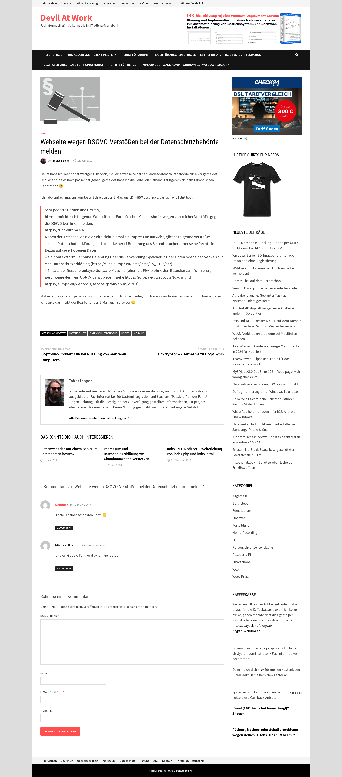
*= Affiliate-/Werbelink (190, 3)
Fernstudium (241, 510)
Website (46, 710)
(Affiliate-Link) (239, 138)
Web (43, 133)
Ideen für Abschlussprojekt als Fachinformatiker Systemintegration (208, 55)
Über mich (67, 3)
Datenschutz (128, 3)
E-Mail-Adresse (52, 692)
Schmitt (61, 504)
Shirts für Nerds (123, 65)
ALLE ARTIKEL (53, 55)
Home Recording (244, 532)
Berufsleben (241, 503)
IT (234, 540)
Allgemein (239, 496)
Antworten (64, 528)
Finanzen (238, 518)
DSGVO (125, 333)
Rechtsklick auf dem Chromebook (257, 280)
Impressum (109, 3)
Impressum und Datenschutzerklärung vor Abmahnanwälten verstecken (126, 454)
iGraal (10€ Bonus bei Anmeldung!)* (260, 708)
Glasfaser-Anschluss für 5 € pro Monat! (74, 65)
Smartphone (241, 562)
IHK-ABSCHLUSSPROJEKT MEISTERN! (92, 55)
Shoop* (238, 713)
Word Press (240, 576)
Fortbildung (241, 525)
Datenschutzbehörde (103, 333)
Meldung (139, 333)
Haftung (144, 3)
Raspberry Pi (241, 554)
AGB (155, 3)
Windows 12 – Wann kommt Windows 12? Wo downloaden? (185, 65)
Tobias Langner (62, 160)
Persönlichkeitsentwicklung (252, 547)
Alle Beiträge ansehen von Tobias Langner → (99, 418)
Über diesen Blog (87, 3)
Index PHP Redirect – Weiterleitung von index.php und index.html (194, 451)
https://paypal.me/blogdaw (252, 625)
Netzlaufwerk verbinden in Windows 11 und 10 (266, 384)
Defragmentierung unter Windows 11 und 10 (265, 391)
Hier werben (49, 3)
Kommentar (49, 616)
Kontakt (167, 3)
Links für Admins (136, 55)
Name (45, 673)
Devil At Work (66, 17)
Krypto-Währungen (246, 631)
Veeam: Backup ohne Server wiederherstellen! (266, 288)
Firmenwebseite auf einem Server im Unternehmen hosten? (68, 451)
